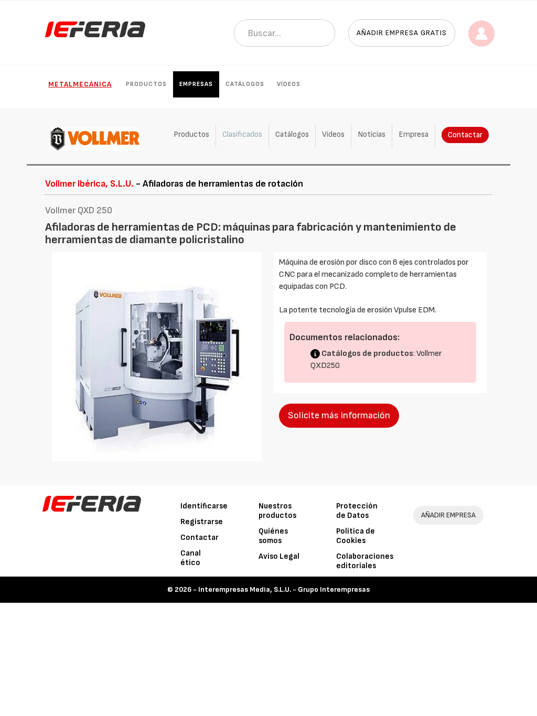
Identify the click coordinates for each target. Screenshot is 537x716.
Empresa (413, 134)
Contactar (465, 135)
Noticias (371, 134)
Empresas (196, 84)
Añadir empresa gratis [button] (402, 32)
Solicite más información (339, 415)
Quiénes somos (273, 536)
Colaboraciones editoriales (364, 561)
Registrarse (201, 522)
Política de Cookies (355, 536)
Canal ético (190, 558)
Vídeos (288, 84)
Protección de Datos (357, 510)
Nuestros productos (277, 510)
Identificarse (204, 506)
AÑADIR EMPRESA (448, 515)
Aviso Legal (279, 556)
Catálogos (244, 84)
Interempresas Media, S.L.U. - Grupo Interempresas (284, 589)
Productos (146, 84)
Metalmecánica (80, 84)
